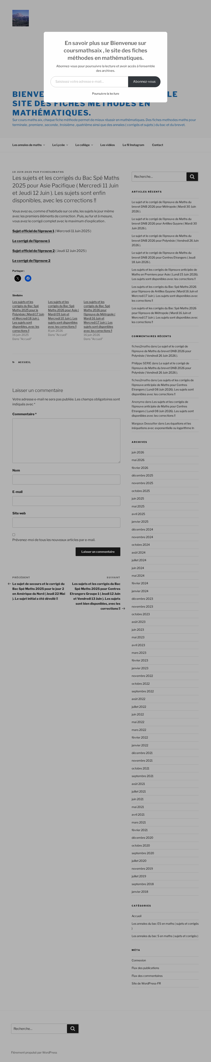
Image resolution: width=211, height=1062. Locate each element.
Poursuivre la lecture (105, 93)
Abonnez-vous (144, 82)
